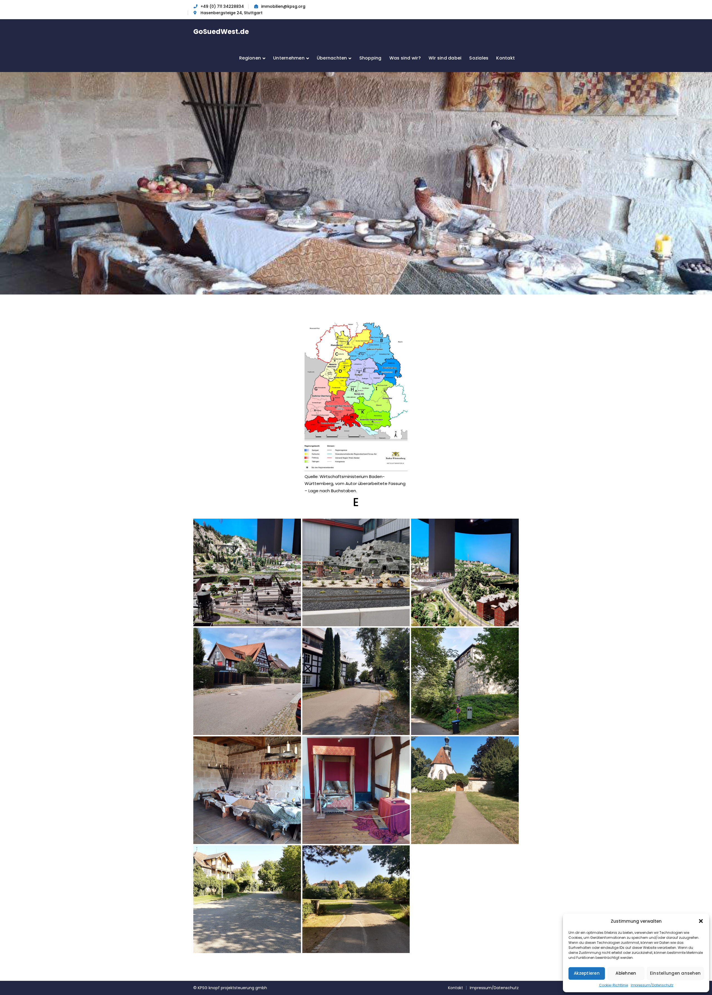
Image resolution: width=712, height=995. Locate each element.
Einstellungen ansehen (675, 973)
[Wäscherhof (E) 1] (247, 681)
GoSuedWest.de (221, 31)
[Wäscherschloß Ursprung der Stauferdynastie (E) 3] (356, 790)
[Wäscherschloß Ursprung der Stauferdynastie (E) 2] (247, 790)
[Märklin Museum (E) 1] (247, 572)
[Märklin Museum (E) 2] (356, 572)
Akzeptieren (587, 973)
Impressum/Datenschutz (652, 985)
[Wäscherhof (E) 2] (356, 681)
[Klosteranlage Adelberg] (247, 899)
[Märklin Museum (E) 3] (465, 572)
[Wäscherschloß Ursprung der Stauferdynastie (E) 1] (465, 681)
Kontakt (455, 988)
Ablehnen (625, 973)
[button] (701, 921)
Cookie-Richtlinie (613, 985)
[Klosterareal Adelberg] (356, 899)
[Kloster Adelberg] (465, 790)
